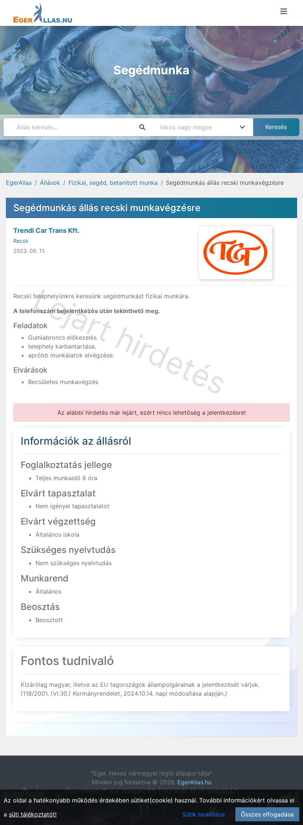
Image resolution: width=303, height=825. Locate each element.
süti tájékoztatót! (33, 814)
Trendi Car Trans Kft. (46, 230)
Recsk (20, 241)
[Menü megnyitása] (284, 11)
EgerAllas (19, 182)
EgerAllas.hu (194, 782)
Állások (50, 182)
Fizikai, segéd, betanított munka (113, 182)
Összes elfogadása (267, 814)
